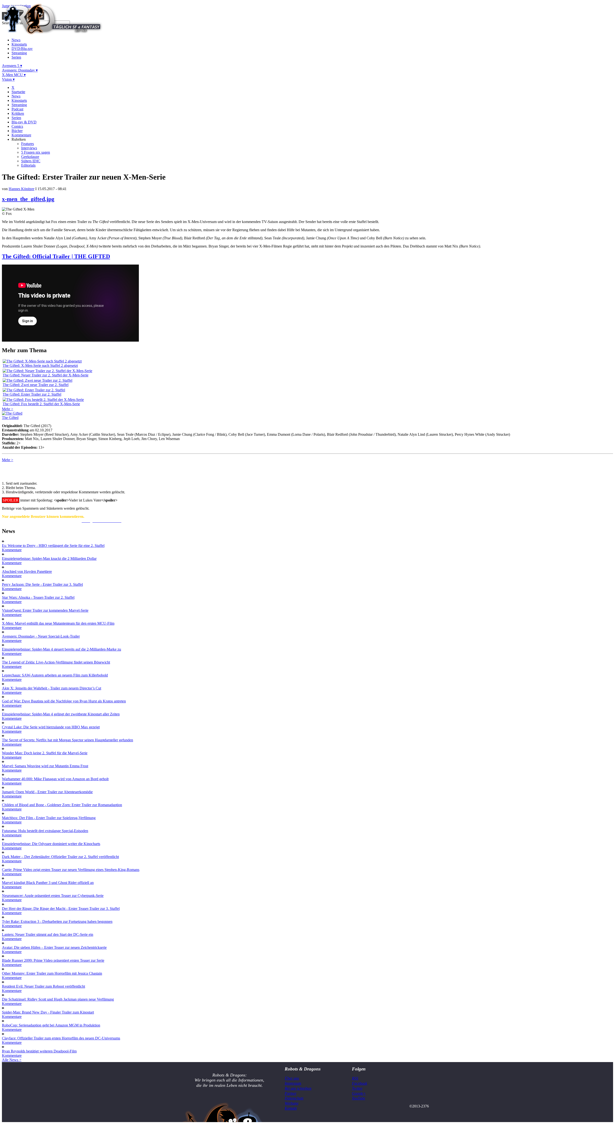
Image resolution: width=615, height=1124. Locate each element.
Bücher (17, 131)
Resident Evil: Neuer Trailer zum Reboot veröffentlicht (43, 986)
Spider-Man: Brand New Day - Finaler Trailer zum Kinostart (48, 1012)
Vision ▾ (8, 79)
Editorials (28, 165)
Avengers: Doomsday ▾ (20, 70)
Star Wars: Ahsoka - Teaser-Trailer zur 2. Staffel (38, 597)
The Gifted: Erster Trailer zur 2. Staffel (32, 394)
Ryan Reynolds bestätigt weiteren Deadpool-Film (39, 1051)
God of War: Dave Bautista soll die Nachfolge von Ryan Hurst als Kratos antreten (64, 701)
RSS (355, 1078)
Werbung (291, 1103)
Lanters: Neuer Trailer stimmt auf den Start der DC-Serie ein (47, 934)
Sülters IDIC (30, 161)
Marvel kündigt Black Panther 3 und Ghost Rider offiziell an (48, 883)
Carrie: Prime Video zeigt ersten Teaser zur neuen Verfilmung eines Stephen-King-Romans (70, 870)
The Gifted (10, 418)
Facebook (359, 1083)
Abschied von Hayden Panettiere (27, 571)
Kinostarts (19, 44)
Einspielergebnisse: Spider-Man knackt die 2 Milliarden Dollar (49, 558)
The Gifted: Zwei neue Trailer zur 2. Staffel (35, 385)
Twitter (357, 1088)
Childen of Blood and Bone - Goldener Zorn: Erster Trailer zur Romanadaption (62, 805)
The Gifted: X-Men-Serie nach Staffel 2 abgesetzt (40, 365)
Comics (17, 126)
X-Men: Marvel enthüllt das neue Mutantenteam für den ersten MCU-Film (58, 623)
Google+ (359, 1093)
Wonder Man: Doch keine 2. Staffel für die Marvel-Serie (44, 753)
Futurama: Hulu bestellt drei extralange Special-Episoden (45, 831)
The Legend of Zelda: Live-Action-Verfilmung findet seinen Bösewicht (56, 662)
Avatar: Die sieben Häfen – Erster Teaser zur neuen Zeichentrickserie (54, 947)
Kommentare (21, 135)
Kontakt (291, 1108)
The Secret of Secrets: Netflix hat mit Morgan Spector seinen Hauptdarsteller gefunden (67, 740)
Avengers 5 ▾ (12, 66)
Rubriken (19, 139)
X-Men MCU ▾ (14, 75)
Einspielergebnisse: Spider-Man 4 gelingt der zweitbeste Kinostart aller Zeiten (61, 714)
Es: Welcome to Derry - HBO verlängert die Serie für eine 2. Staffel (53, 546)
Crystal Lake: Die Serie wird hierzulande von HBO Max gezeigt (51, 727)
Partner (290, 1093)
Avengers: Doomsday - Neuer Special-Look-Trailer (41, 636)
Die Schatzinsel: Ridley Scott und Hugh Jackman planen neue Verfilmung (58, 999)
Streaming (19, 53)
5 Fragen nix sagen (35, 152)
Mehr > (7, 409)
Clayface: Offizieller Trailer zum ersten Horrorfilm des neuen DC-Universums (61, 1038)
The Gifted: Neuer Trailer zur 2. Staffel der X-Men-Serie (45, 375)
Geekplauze (30, 157)
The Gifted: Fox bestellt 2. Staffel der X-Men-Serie (41, 404)
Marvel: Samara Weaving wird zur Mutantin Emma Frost (45, 766)
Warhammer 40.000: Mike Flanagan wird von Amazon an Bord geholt (55, 779)
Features (27, 144)
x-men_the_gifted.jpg (28, 199)
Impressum (293, 1083)
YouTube (358, 1098)
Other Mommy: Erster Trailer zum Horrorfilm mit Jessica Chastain (52, 973)
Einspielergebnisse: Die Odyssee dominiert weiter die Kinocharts (51, 844)
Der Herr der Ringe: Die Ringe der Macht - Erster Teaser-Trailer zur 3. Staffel (61, 908)
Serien (16, 57)
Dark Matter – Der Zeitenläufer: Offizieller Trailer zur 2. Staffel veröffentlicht (60, 857)
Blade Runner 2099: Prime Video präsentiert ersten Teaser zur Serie (53, 960)
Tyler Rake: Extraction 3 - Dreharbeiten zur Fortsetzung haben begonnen (57, 921)
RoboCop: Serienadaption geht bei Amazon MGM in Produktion (51, 1025)
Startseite (18, 92)
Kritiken (18, 113)
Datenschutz (294, 1098)
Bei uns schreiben (298, 1088)
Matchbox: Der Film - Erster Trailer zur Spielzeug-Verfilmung (49, 818)
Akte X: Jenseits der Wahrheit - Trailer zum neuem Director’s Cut (51, 688)
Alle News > (11, 1060)
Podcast (17, 109)
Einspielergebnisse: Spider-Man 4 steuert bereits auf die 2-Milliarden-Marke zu (61, 649)
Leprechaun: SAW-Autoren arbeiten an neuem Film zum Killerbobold (55, 675)
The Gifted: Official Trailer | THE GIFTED (56, 256)
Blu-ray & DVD (24, 122)
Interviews (29, 148)
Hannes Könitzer (21, 189)
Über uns (292, 1078)
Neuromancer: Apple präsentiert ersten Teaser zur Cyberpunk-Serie (53, 896)
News (16, 40)
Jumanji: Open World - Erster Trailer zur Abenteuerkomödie (47, 792)
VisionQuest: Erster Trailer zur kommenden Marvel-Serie (45, 610)
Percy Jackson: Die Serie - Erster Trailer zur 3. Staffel (42, 584)
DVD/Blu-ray (22, 49)
